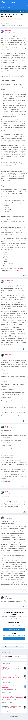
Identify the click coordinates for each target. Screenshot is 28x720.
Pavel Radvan (7, 689)
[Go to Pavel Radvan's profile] (25, 686)
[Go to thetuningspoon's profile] (2, 281)
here (2, 223)
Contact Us (11, 716)
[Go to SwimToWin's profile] (2, 31)
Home (2, 7)
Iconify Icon (4, 667)
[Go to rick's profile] (2, 517)
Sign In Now (14, 638)
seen (24, 221)
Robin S (5, 669)
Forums (8, 7)
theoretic (5, 679)
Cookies (17, 716)
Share (7, 646)
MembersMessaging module (13, 706)
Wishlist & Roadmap (16, 25)
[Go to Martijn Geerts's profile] (2, 355)
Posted (10, 32)
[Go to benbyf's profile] (25, 707)
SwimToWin (6, 23)
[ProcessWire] (8, 2)
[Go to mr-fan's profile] (2, 427)
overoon (5, 699)
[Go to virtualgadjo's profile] (25, 676)
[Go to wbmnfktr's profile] (25, 696)
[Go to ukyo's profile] (25, 668)
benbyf (5, 708)
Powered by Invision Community (14, 718)
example (18, 270)
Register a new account (14, 629)
